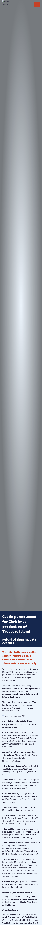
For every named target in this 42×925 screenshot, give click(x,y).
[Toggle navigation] (37, 4)
